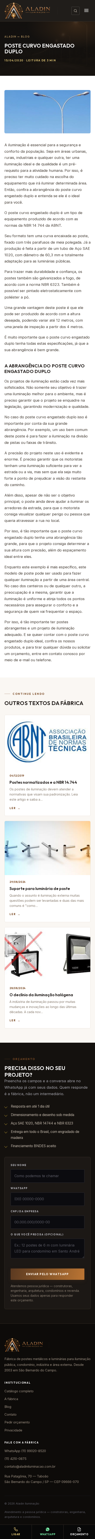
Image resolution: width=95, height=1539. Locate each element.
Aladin (10, 36)
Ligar (15, 1534)
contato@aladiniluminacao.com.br (29, 1467)
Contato (10, 1415)
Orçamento (79, 1534)
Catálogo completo (19, 1391)
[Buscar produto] (75, 11)
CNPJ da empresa (25, 1211)
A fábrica (11, 1399)
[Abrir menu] (86, 10)
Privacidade (13, 1430)
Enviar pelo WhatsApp (47, 1274)
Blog (25, 36)
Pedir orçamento (17, 1422)
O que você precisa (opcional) (37, 1234)
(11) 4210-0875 (15, 1459)
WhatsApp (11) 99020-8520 (25, 1451)
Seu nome (19, 1165)
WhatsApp (19, 1188)
